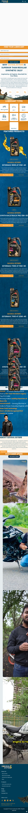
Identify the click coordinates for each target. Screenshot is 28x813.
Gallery (3, 791)
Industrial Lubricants (6, 786)
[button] (23, 1)
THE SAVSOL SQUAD (14, 456)
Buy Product (6, 175)
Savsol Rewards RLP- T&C (6, 805)
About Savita (4, 773)
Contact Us (4, 793)
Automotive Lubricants (6, 784)
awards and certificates (7, 777)
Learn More (21, 175)
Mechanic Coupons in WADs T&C (8, 803)
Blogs (2, 789)
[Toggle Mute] (26, 811)
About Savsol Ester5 (6, 775)
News (3, 779)
